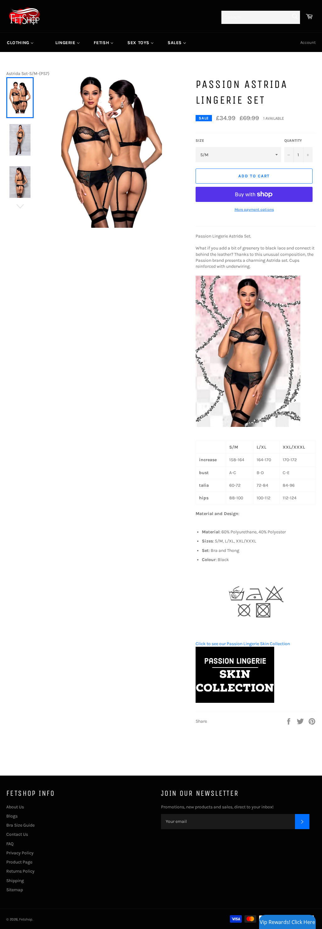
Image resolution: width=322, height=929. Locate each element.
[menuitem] (20, 42)
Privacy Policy (20, 853)
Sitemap (14, 889)
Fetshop (25, 919)
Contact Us (17, 834)
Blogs (12, 816)
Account (308, 42)
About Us (15, 807)
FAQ (10, 843)
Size (200, 140)
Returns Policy (20, 871)
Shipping (15, 880)
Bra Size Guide (20, 825)
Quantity (293, 140)
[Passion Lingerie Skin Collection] (235, 701)
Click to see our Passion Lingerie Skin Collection (243, 643)
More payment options (254, 209)
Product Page (19, 862)
